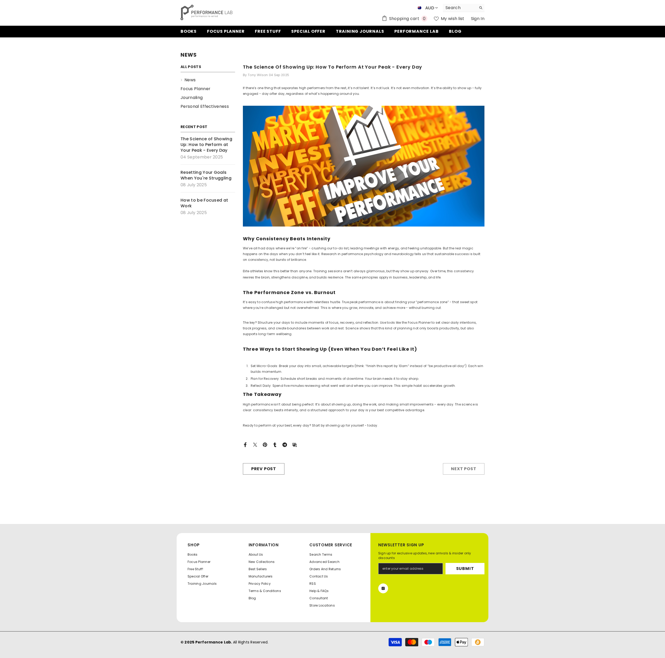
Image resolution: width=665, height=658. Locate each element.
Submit (465, 568)
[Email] (294, 444)
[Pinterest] (265, 444)
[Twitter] (255, 444)
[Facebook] (245, 444)
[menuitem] (208, 80)
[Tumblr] (274, 444)
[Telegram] (284, 444)
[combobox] (459, 8)
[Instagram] (383, 588)
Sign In (477, 19)
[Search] (463, 8)
